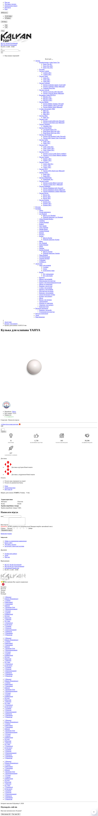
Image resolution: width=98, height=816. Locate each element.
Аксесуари (38, 263)
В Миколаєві (9, 614)
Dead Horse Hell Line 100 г (51, 131)
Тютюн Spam (43, 172)
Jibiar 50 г (46, 117)
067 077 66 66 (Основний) (9, 43)
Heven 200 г (47, 198)
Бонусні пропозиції (41, 313)
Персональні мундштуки (47, 281)
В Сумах (7, 621)
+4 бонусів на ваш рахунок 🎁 (11, 424)
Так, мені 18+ (16, 814)
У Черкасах (8, 631)
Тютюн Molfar (43, 102)
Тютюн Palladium (44, 186)
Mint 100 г (46, 112)
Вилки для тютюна (45, 300)
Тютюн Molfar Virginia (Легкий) (53, 104)
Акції (37, 315)
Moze (41, 241)
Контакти (8, 7)
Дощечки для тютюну (46, 305)
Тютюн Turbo (43, 140)
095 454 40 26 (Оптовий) (9, 45)
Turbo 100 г (46, 141)
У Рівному (8, 619)
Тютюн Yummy (44, 157)
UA (4, 21)
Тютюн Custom (44, 71)
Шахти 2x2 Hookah (49, 215)
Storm (41, 246)
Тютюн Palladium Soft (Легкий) (53, 188)
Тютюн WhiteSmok (45, 177)
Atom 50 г (46, 78)
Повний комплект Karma (51, 239)
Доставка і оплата (10, 4)
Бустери (42, 69)
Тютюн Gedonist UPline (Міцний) (54, 86)
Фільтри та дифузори (46, 303)
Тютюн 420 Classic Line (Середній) (54, 138)
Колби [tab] (3, 592)
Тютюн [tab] (3, 590)
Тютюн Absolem (44, 124)
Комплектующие (6, 533)
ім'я (2, 516)
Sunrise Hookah (44, 250)
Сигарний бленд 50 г (50, 129)
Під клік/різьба (48, 276)
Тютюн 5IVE (43, 169)
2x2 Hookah (43, 214)
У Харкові (8, 626)
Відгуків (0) (8, 489)
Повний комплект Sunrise (51, 253)
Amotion (42, 220)
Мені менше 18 (6, 814)
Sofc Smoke (43, 226)
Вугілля (37, 207)
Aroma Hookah (44, 222)
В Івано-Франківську (11, 599)
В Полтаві (8, 617)
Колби (41, 272)
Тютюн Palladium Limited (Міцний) (54, 191)
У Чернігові (8, 635)
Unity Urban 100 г (48, 148)
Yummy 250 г (47, 160)
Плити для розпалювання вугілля (50, 282)
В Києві (7, 605)
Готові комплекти (45, 212)
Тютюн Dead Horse (45, 128)
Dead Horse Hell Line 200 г (51, 133)
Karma (41, 236)
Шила (41, 298)
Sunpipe (41, 248)
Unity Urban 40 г (48, 147)
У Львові (7, 612)
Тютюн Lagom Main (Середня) (53, 183)
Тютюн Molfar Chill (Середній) (53, 105)
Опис (6, 486)
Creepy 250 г (47, 167)
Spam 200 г (46, 176)
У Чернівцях (9, 633)
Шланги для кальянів (46, 289)
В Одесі (7, 616)
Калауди (42, 277)
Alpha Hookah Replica (46, 219)
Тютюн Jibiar (43, 116)
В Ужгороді (8, 624)
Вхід (3, 31)
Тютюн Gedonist (44, 83)
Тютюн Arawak (44, 90)
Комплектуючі (44, 306)
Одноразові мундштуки (47, 312)
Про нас (7, 2)
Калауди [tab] (3, 594)
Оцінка (3, 528)
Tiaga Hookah (43, 255)
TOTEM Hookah (44, 257)
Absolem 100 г (47, 126)
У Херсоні (8, 628)
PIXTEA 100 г (47, 98)
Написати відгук (13, 420)
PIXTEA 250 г (47, 100)
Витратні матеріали (41, 308)
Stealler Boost (43, 229)
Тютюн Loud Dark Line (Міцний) (54, 122)
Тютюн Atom (43, 76)
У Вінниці (8, 597)
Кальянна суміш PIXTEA (47, 95)
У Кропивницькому (11, 609)
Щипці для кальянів (45, 279)
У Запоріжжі (9, 604)
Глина (45, 269)
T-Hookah (42, 260)
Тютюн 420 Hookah (45, 134)
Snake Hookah (43, 245)
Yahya (41, 210)
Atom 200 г (46, 81)
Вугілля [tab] (3, 588)
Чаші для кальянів (45, 265)
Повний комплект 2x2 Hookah (53, 217)
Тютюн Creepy (44, 162)
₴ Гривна (7, 18)
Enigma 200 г (47, 205)
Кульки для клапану (45, 296)
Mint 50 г (46, 110)
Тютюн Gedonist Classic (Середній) (54, 85)
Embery (41, 224)
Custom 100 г (47, 73)
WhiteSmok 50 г (48, 179)
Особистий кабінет (11, 553)
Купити (4, 431)
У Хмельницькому (11, 630)
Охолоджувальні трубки (47, 294)
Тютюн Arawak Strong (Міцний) (53, 93)
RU (6, 25)
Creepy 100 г (47, 165)
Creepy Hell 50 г (48, 164)
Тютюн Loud (43, 119)
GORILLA (42, 262)
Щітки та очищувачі (45, 284)
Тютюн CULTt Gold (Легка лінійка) (54, 153)
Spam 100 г (46, 174)
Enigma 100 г (47, 203)
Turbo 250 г (46, 143)
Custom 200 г (47, 74)
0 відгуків (4, 420)
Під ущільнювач (48, 274)
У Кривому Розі (10, 607)
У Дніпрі (7, 600)
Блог (6, 9)
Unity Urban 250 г (48, 150)
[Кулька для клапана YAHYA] (34, 367)
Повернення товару (11, 6)
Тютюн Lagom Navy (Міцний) (53, 184)
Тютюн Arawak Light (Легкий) (53, 91)
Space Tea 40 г (47, 64)
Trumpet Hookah (44, 258)
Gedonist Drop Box (49, 88)
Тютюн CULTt (44, 152)
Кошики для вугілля (45, 286)
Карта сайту (8, 543)
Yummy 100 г (47, 159)
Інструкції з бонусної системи (14, 546)
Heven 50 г (46, 195)
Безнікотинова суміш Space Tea (49, 62)
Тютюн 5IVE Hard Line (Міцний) (54, 171)
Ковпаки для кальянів (46, 293)
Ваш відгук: (5, 525)
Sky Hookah (43, 243)
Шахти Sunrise (47, 251)
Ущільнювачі (43, 301)
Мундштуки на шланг (46, 291)
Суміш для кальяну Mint (47, 109)
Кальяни (38, 208)
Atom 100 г (46, 79)
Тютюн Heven (43, 193)
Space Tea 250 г (48, 67)
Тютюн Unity (43, 145)
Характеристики (10, 488)
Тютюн (37, 61)
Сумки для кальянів (45, 288)
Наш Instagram (40, 317)
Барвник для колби (45, 310)
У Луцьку (8, 611)
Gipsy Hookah (43, 227)
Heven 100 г (47, 196)
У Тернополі (9, 623)
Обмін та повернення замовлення (16, 541)
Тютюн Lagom (44, 181)
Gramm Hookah (44, 231)
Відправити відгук (7, 530)
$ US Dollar (8, 16)
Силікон (45, 267)
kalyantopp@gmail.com (12, 568)
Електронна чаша (48, 270)
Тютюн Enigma (44, 200)
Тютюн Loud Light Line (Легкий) (53, 121)
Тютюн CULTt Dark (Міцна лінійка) (55, 155)
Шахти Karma (47, 238)
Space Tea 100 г (48, 66)
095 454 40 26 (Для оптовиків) (14, 566)
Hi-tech (41, 233)
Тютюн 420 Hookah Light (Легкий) (54, 136)
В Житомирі (9, 602)
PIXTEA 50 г (47, 97)
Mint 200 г (46, 114)
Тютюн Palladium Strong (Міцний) (54, 190)
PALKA (41, 234)
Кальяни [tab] (3, 587)
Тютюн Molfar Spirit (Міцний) (52, 107)
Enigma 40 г (47, 202)
